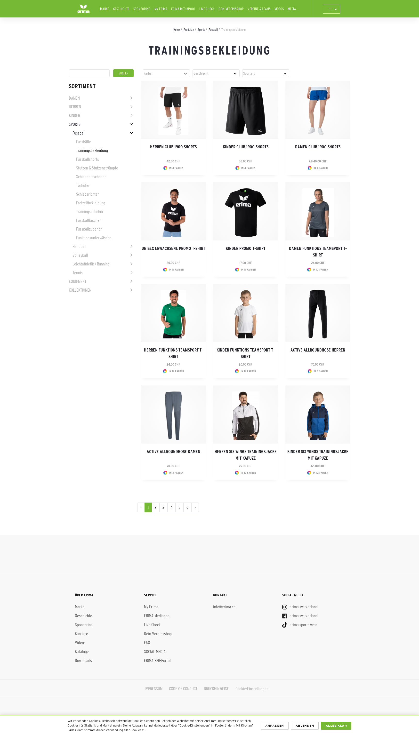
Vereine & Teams (259, 9)
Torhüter (83, 185)
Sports (75, 124)
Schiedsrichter (87, 194)
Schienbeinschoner (91, 176)
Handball (79, 246)
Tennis (78, 272)
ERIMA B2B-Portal (157, 660)
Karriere (81, 633)
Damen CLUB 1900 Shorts (317, 146)
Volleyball (80, 255)
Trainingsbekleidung (92, 150)
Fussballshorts (87, 159)
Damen (74, 98)
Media (292, 9)
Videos (279, 9)
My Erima (160, 9)
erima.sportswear (303, 624)
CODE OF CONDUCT (183, 688)
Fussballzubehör (89, 229)
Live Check (207, 9)
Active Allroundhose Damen (173, 451)
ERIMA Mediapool (183, 9)
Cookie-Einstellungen (251, 688)
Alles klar (336, 726)
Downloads (83, 660)
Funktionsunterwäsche (93, 237)
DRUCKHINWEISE (216, 688)
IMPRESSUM (153, 688)
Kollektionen (80, 290)
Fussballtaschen (88, 220)
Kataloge (82, 651)
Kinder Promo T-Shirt (246, 248)
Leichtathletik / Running (91, 264)
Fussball (79, 133)
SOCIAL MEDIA (155, 651)
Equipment (77, 281)
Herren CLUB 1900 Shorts (173, 146)
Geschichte (121, 9)
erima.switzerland (303, 606)
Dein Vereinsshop (231, 9)
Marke (104, 9)
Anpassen (274, 726)
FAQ (147, 642)
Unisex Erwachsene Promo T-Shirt (173, 248)
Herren (75, 106)
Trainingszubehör (90, 211)
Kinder (74, 115)
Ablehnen (305, 726)
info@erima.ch (224, 606)
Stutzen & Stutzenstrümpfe (97, 168)
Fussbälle (83, 141)
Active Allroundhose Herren (317, 350)
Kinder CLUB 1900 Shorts (245, 146)
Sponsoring (142, 9)
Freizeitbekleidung (90, 202)
